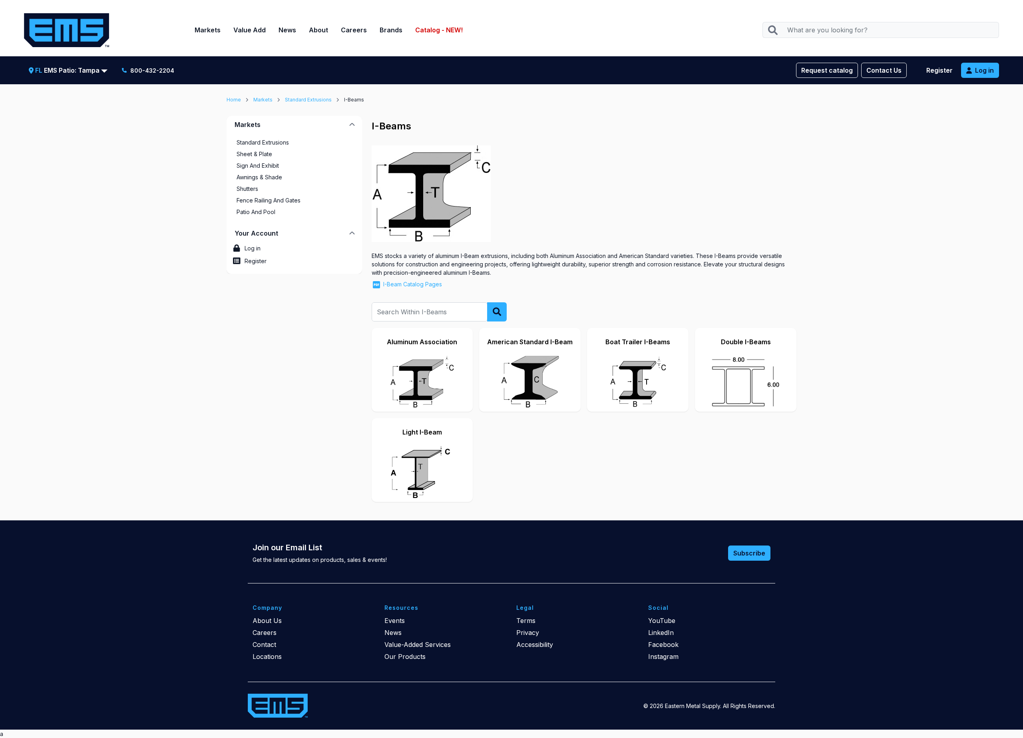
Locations (267, 657)
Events (394, 621)
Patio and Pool (256, 211)
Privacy (527, 633)
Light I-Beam (422, 432)
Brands (391, 30)
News (287, 30)
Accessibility (534, 645)
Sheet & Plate (254, 154)
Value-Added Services (417, 645)
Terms (525, 621)
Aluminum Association (422, 342)
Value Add (249, 30)
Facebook (663, 645)
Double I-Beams (746, 342)
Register (939, 70)
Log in (984, 70)
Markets (208, 30)
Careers (354, 30)
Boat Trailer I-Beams (637, 342)
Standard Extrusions (308, 100)
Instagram (663, 657)
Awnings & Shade (259, 177)
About (318, 30)
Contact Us (884, 70)
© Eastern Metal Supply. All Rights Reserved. (709, 705)
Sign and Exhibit (258, 165)
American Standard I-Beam (530, 342)
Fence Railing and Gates (269, 200)
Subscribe (749, 553)
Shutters (247, 188)
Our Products (405, 657)
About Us (267, 621)
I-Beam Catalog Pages (412, 284)
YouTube (661, 621)
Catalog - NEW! (439, 30)
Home (234, 100)
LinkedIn (661, 633)
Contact (264, 645)
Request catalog (827, 70)
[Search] (772, 30)
